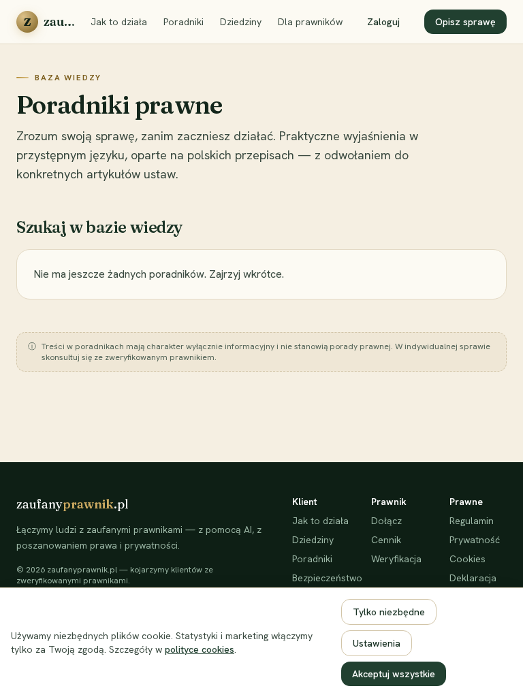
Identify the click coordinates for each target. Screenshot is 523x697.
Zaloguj (383, 22)
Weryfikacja (396, 559)
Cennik (386, 540)
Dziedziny (241, 22)
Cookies (467, 559)
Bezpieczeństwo (320, 578)
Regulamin (471, 521)
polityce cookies (199, 649)
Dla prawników (310, 22)
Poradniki (183, 22)
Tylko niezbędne (389, 612)
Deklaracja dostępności (476, 585)
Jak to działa (119, 22)
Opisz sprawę (465, 22)
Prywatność (474, 540)
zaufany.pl (72, 504)
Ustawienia (376, 643)
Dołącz (386, 521)
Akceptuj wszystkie (393, 674)
